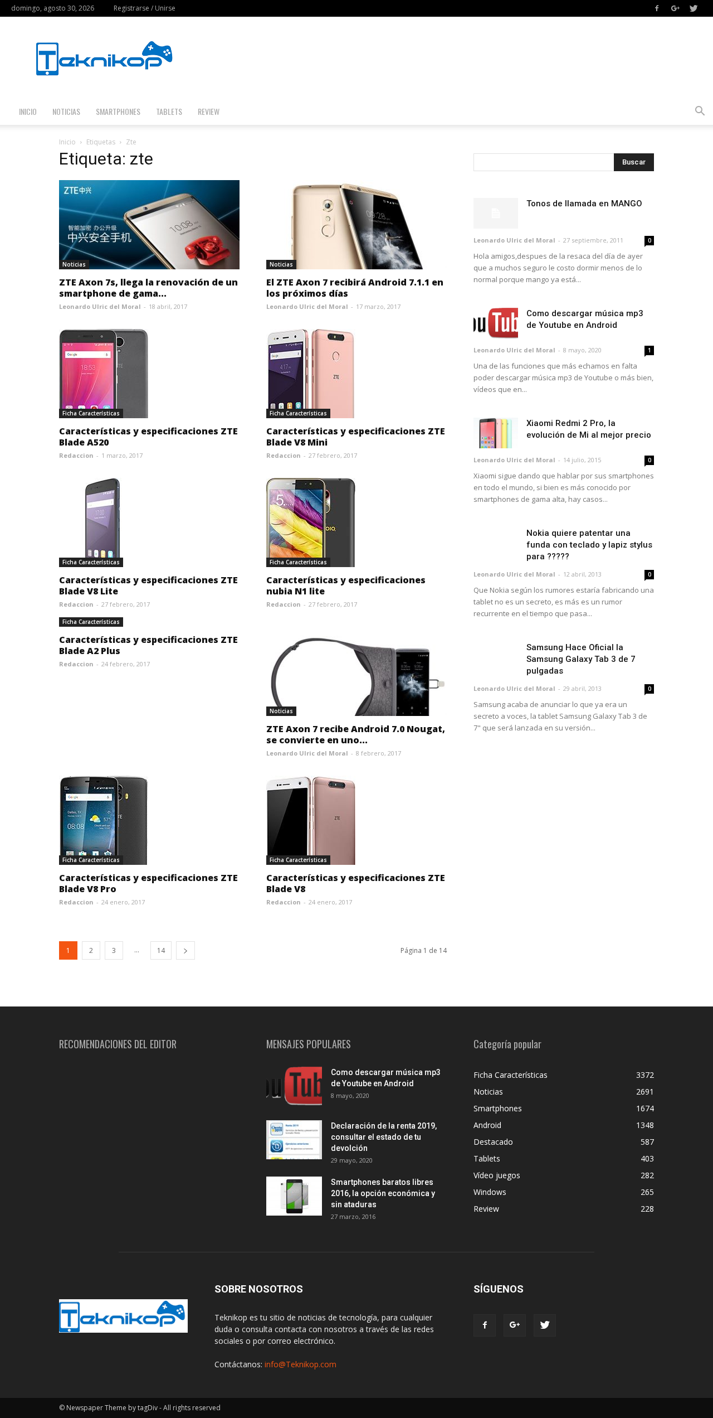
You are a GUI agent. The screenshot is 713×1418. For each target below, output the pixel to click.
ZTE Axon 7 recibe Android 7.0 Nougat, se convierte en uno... (355, 734)
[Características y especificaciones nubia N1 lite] (356, 522)
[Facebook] (656, 8)
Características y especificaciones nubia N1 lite (346, 585)
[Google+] (675, 8)
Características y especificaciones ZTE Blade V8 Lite (148, 585)
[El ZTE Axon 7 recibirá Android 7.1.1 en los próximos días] (356, 224)
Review (208, 111)
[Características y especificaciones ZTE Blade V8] (356, 820)
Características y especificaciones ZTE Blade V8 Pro (148, 883)
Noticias (66, 111)
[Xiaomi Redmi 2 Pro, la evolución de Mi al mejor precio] (495, 433)
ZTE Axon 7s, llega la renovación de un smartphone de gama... (148, 287)
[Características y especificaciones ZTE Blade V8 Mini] (356, 373)
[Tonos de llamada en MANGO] (495, 213)
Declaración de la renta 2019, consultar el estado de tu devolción (384, 1137)
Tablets (169, 111)
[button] (699, 112)
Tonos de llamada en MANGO (584, 204)
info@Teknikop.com (300, 1364)
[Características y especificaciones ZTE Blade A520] (149, 373)
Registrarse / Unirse (144, 8)
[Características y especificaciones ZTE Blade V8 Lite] (149, 522)
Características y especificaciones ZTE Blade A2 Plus (148, 645)
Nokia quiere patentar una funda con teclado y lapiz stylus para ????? (589, 545)
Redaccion (76, 455)
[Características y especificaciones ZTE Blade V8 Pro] (149, 820)
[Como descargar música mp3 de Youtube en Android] (495, 323)
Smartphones (118, 111)
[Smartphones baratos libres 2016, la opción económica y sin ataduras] (294, 1196)
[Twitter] (693, 8)
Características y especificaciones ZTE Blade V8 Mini (355, 436)
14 (161, 950)
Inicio (28, 111)
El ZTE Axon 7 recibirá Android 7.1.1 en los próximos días (354, 287)
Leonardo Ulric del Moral (100, 306)
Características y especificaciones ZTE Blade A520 (148, 436)
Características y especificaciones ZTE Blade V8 (355, 883)
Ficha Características (91, 413)
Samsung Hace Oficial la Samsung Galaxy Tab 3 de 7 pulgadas (581, 659)
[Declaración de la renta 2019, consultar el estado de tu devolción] (294, 1139)
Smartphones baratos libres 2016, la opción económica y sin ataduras (383, 1193)
